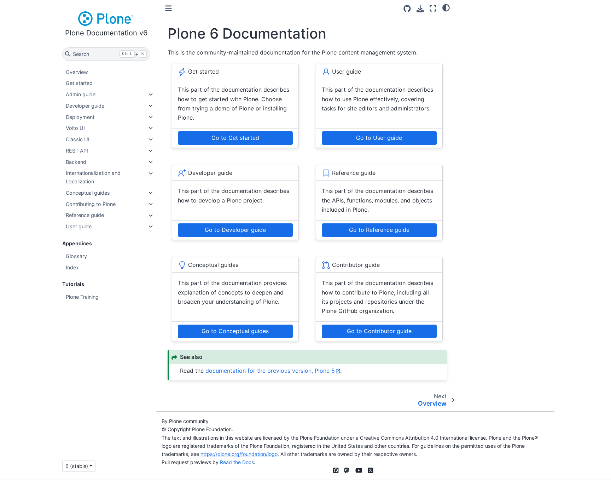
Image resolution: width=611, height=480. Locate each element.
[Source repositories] (407, 9)
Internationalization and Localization (93, 177)
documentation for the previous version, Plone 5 (270, 370)
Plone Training (82, 297)
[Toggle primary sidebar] (168, 8)
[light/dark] (446, 7)
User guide (79, 226)
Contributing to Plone (91, 204)
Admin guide (80, 94)
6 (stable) (76, 466)
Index (72, 267)
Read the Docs (237, 462)
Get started (79, 83)
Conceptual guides (88, 193)
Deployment (80, 117)
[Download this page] (420, 9)
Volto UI (75, 128)
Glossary (76, 256)
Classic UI (77, 139)
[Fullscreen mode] (433, 8)
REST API (77, 151)
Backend (76, 162)
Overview (77, 72)
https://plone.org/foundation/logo (239, 454)
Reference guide (85, 215)
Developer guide (85, 106)
